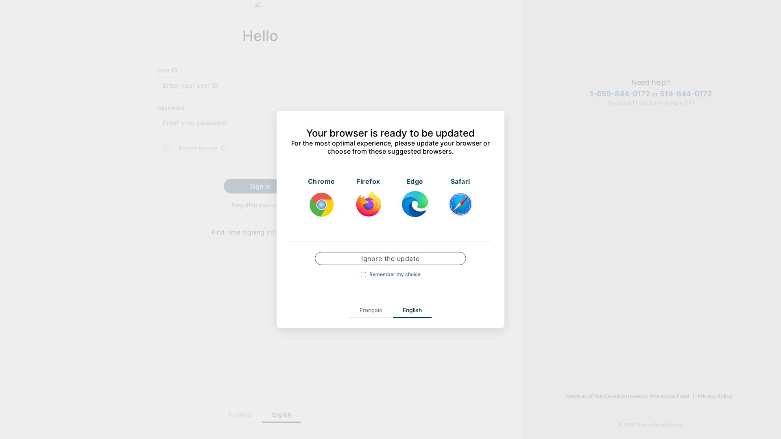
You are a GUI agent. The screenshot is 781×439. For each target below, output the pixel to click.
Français (371, 309)
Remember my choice (395, 274)
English (412, 309)
